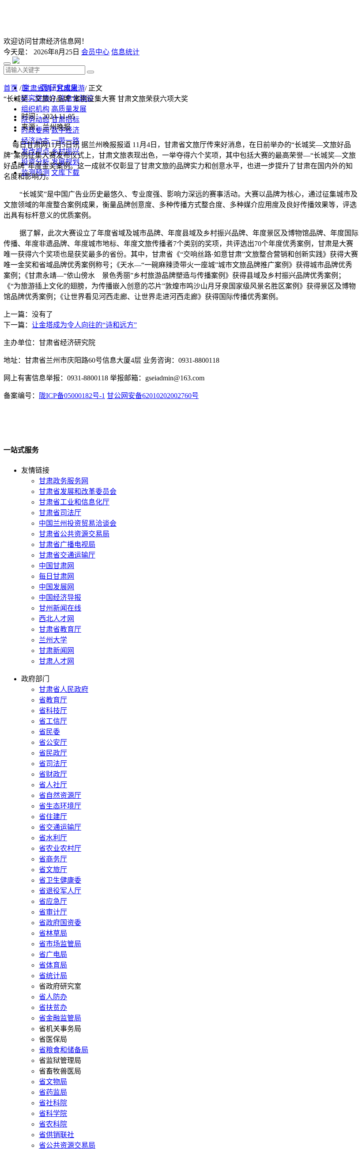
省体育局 (53, 965)
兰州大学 (53, 640)
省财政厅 (53, 774)
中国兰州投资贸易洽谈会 (78, 523)
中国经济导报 (60, 597)
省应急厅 (53, 901)
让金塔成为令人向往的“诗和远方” (84, 325)
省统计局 (53, 975)
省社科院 (53, 1103)
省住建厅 (53, 816)
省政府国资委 (60, 922)
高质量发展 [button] (69, 109)
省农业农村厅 (60, 848)
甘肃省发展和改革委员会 (78, 491)
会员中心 (95, 52)
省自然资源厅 (60, 795)
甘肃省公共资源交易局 (74, 534)
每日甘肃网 (56, 576)
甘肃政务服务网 (63, 481)
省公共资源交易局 (67, 1145)
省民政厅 (53, 753)
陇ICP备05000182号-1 (72, 395)
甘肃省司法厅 (60, 512)
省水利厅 (53, 838)
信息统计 (125, 52)
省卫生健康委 (60, 880)
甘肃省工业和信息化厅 (74, 502)
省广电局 (53, 954)
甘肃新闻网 (56, 650)
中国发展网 (56, 587)
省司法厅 (53, 763)
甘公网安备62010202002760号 (153, 395)
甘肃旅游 (71, 88)
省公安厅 (53, 742)
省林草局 (53, 933)
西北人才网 (56, 618)
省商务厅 (53, 859)
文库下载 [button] (65, 172)
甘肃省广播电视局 (67, 544)
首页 (11, 88)
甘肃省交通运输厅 (67, 555)
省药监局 (53, 1092)
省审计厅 (53, 912)
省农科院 (53, 1124)
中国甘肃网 (56, 565)
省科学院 (53, 1113)
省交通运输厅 (60, 827)
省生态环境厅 (60, 806)
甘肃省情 (37, 88)
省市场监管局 (60, 944)
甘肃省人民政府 (63, 689)
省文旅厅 (53, 869)
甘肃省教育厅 (60, 629)
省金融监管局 (60, 1018)
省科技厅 (53, 710)
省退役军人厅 (60, 891)
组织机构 (35, 109)
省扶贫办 (53, 1007)
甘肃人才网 (56, 661)
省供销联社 (56, 1134)
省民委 (49, 732)
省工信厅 (53, 721)
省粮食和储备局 (63, 1050)
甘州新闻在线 (60, 608)
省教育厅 (53, 700)
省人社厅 (53, 785)
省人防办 (53, 997)
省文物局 (53, 1081)
